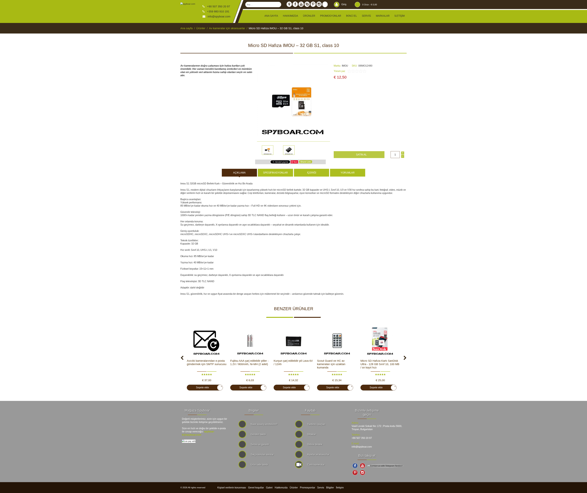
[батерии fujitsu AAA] (250, 340)
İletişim (400, 16)
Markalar (383, 16)
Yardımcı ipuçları (316, 424)
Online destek (314, 444)
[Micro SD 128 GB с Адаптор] (380, 340)
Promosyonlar (330, 16)
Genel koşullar (256, 487)
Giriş (343, 4)
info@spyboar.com (219, 16)
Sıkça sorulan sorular (262, 454)
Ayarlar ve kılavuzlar (318, 454)
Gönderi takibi (258, 434)
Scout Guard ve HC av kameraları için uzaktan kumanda (331, 364)
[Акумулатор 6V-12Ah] (293, 340)
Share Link (305, 162)
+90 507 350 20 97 (218, 6)
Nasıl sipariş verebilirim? (264, 424)
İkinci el (351, 16)
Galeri (269, 487)
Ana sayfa (271, 16)
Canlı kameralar (316, 464)
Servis (366, 16)
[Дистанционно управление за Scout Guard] (337, 340)
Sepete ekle (208, 387)
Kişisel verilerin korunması (231, 487)
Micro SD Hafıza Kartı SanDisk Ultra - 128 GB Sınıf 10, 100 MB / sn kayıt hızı (379, 364)
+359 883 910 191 (217, 11)
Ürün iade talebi (259, 464)
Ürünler (294, 487)
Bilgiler (330, 487)
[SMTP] (207, 340)
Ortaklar (311, 434)
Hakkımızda (290, 16)
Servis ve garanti (260, 444)
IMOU (345, 65)
